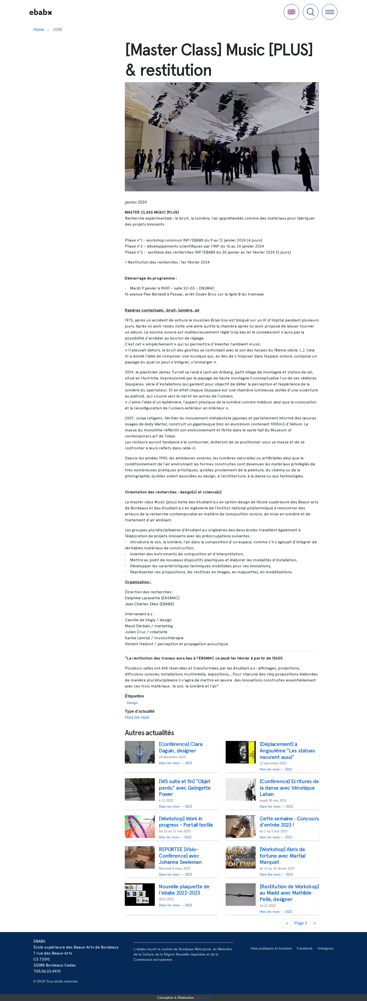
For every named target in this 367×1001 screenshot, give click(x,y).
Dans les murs (169, 763)
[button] (291, 12)
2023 (188, 763)
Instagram (326, 948)
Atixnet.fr (203, 998)
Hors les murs (137, 717)
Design (132, 703)
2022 (288, 912)
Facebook (305, 948)
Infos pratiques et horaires (271, 948)
